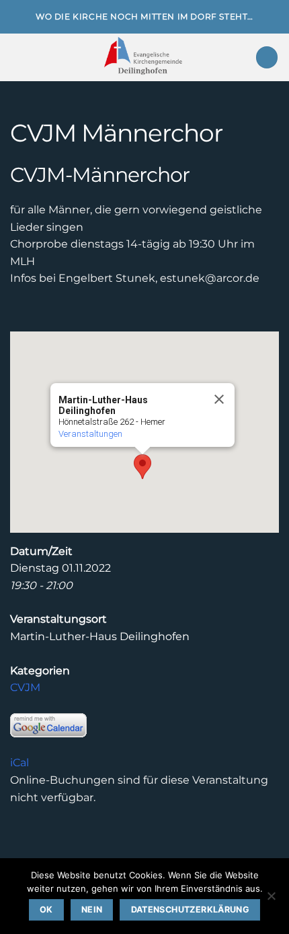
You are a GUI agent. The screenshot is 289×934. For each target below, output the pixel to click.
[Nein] (271, 900)
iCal (19, 762)
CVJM (25, 687)
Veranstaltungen (90, 434)
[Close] (219, 399)
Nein (92, 909)
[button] (18, 57)
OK (46, 909)
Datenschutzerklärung (190, 909)
